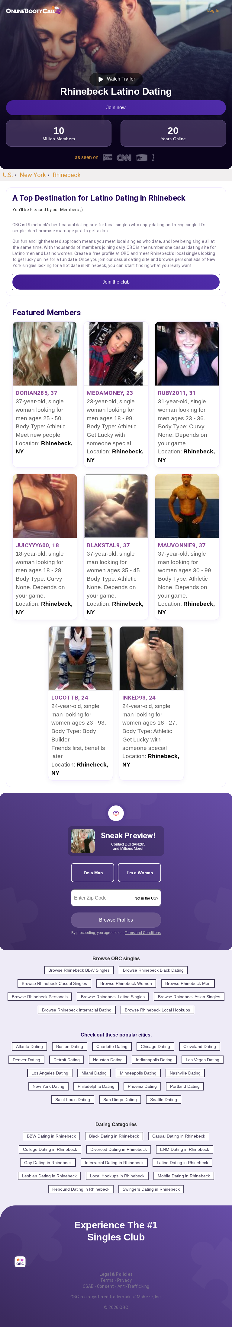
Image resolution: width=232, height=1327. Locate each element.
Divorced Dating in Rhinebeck (118, 1149)
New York (33, 175)
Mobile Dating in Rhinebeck (184, 1175)
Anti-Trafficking (133, 1286)
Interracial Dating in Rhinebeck (114, 1162)
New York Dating (48, 1086)
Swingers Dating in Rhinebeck (151, 1189)
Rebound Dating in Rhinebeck (80, 1189)
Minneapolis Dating (138, 1073)
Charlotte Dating (111, 1046)
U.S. (8, 175)
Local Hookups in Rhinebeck (117, 1175)
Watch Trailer (120, 78)
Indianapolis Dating (154, 1059)
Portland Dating (185, 1086)
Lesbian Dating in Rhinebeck (49, 1175)
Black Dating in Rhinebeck (114, 1136)
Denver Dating (26, 1059)
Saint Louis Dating (72, 1099)
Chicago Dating (155, 1046)
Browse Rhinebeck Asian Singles (189, 996)
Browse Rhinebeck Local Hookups (157, 1010)
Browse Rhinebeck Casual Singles (54, 983)
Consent (105, 1286)
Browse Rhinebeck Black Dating (153, 970)
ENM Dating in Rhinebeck (184, 1149)
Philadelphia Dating (96, 1086)
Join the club (116, 281)
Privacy (124, 1280)
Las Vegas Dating (202, 1059)
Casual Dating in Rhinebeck (178, 1136)
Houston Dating (108, 1059)
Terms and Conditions (143, 933)
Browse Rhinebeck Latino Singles (113, 996)
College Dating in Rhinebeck (50, 1149)
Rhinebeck (67, 175)
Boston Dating (69, 1046)
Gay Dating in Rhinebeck (48, 1162)
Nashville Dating (185, 1073)
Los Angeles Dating (49, 1073)
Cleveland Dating (199, 1046)
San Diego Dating (120, 1099)
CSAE (88, 1286)
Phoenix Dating (142, 1086)
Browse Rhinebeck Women (126, 983)
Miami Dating (94, 1073)
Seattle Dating (163, 1099)
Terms (107, 1280)
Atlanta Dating (29, 1046)
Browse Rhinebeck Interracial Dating (76, 1010)
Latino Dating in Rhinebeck (182, 1162)
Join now (116, 107)
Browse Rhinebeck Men (188, 983)
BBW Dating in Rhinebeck (51, 1136)
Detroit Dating (66, 1059)
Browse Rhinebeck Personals (40, 996)
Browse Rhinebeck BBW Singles (79, 970)
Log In (213, 10)
